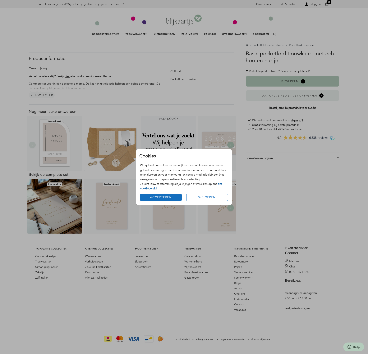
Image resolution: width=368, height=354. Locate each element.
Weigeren (207, 197)
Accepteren (161, 197)
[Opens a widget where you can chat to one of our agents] (353, 347)
